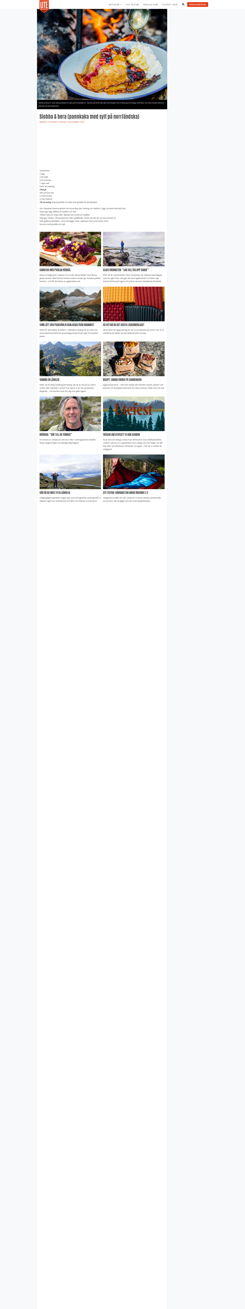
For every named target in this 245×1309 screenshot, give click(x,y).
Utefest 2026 (170, 4)
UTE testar (132, 4)
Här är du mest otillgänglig (55, 492)
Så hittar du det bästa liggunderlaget (123, 324)
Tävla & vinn (150, 4)
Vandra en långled (49, 379)
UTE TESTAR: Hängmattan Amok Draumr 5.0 (125, 492)
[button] (120, 4)
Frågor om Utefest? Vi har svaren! (121, 434)
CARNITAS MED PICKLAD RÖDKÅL (55, 270)
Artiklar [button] (114, 4)
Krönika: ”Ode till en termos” (56, 434)
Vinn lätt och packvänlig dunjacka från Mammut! (67, 324)
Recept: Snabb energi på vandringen (122, 379)
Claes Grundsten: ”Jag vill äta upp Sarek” (126, 270)
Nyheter (43, 121)
